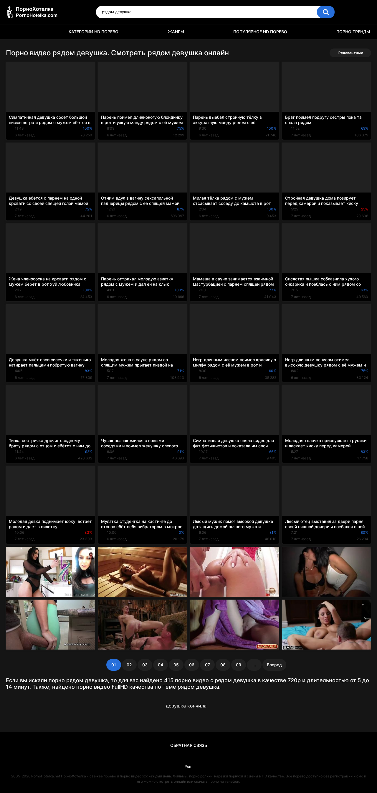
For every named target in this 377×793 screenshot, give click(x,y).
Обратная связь (188, 745)
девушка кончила (186, 706)
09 (238, 664)
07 (207, 664)
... (254, 664)
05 (176, 664)
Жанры (176, 31)
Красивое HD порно (13, 31)
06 (191, 664)
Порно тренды (353, 31)
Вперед (274, 664)
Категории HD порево (93, 31)
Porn (188, 766)
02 (129, 664)
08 (223, 664)
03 (145, 664)
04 (160, 664)
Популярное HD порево (260, 31)
